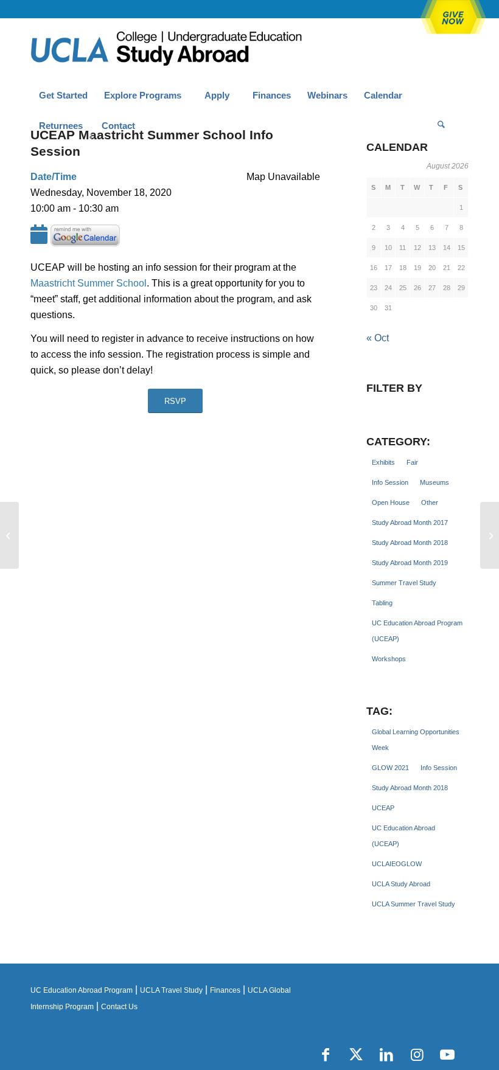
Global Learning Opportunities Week (415, 739)
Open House (391, 502)
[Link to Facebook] (325, 1055)
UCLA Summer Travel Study (413, 904)
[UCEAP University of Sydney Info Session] (9, 535)
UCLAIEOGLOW (397, 863)
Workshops (389, 658)
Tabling (382, 602)
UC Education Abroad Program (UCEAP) (417, 630)
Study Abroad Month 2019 (410, 562)
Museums (434, 482)
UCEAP (383, 807)
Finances (225, 990)
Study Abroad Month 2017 (410, 522)
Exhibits (383, 462)
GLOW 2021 (390, 767)
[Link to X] (356, 1055)
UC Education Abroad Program (81, 990)
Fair (412, 462)
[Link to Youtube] (447, 1055)
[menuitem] (63, 95)
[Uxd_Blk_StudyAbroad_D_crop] (197, 49)
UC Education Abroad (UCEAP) (403, 835)
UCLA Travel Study (171, 990)
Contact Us (119, 1006)
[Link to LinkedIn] (386, 1055)
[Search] (441, 126)
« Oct (377, 338)
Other (429, 502)
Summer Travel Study (404, 582)
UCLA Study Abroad (401, 884)
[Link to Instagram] (417, 1055)
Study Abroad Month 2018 (410, 542)
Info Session (390, 482)
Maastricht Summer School (88, 283)
